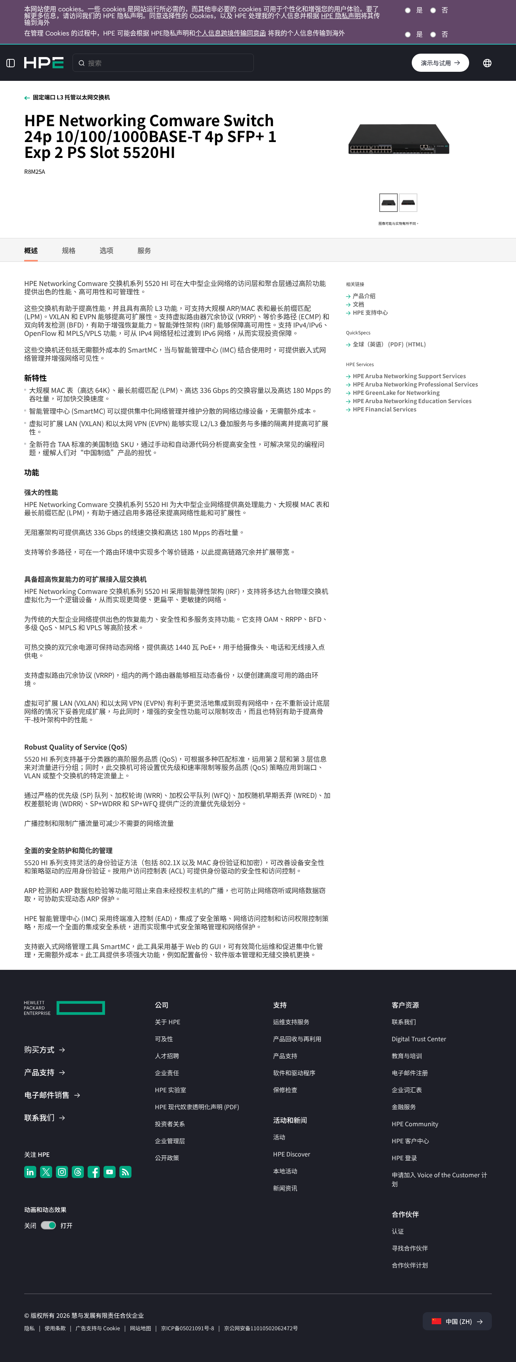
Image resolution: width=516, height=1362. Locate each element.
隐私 (29, 1328)
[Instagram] (62, 1172)
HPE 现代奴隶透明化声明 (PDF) (197, 1106)
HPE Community (415, 1123)
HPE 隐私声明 (341, 16)
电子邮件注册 (410, 1072)
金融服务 (404, 1106)
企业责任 (167, 1072)
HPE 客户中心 (410, 1140)
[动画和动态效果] (48, 1225)
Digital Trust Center (419, 1038)
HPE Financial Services (384, 409)
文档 (358, 304)
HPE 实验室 (170, 1089)
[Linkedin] (30, 1172)
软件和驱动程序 (294, 1072)
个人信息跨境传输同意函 (230, 33)
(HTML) (416, 344)
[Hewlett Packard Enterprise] (43, 62)
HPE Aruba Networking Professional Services (415, 384)
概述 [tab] (31, 250)
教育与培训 (407, 1055)
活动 (279, 1136)
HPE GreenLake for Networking (396, 392)
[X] (46, 1172)
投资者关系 (170, 1123)
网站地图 (140, 1328)
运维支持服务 (291, 1021)
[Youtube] (110, 1172)
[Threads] (78, 1172)
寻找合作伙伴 (410, 1247)
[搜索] (81, 63)
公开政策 (167, 1157)
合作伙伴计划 (410, 1264)
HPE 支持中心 (370, 312)
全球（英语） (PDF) (378, 344)
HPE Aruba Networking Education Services (412, 400)
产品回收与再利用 (297, 1038)
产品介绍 (364, 295)
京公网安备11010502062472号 (261, 1328)
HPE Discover (291, 1153)
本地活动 (285, 1170)
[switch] (44, 1226)
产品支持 (285, 1055)
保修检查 (285, 1089)
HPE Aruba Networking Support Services (409, 375)
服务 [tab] (144, 250)
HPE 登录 (404, 1157)
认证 (398, 1230)
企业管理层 (170, 1140)
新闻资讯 (285, 1187)
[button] (11, 62)
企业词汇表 (407, 1089)
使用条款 (55, 1328)
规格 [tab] (69, 250)
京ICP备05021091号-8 (187, 1328)
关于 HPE (167, 1021)
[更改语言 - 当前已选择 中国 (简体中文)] (487, 62)
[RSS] (125, 1172)
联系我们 (404, 1021)
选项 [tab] (106, 250)
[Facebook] (94, 1172)
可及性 (164, 1038)
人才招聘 (167, 1055)
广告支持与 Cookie (98, 1328)
